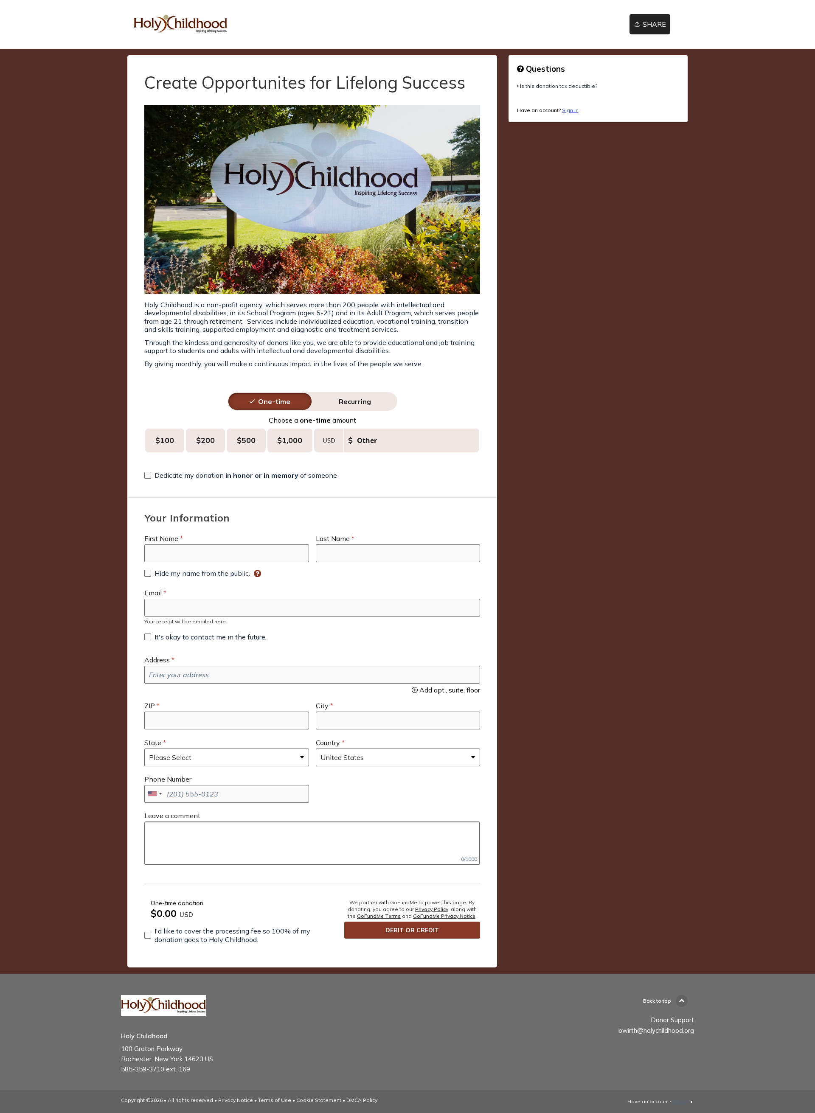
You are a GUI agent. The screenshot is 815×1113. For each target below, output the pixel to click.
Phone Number (167, 779)
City (322, 705)
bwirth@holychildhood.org (656, 1030)
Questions (544, 69)
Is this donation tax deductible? (558, 86)
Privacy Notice (235, 1100)
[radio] (274, 401)
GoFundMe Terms (379, 916)
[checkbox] (240, 475)
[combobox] (154, 793)
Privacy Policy (431, 909)
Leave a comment (172, 815)
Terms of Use (274, 1100)
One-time (274, 401)
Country (328, 742)
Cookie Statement (318, 1100)
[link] (180, 24)
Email (153, 593)
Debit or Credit (412, 930)
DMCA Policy (361, 1100)
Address (157, 660)
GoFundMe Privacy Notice (444, 916)
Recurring (355, 401)
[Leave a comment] (312, 843)
